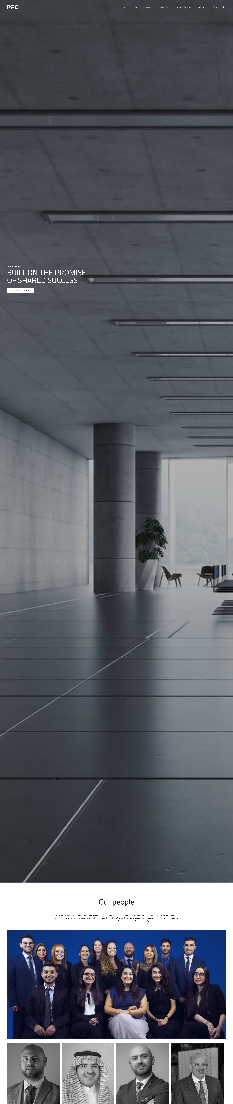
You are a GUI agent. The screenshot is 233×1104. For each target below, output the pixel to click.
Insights (202, 7)
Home (124, 7)
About (135, 7)
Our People (149, 7)
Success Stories (184, 7)
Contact (216, 7)
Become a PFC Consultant (20, 290)
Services (165, 7)
